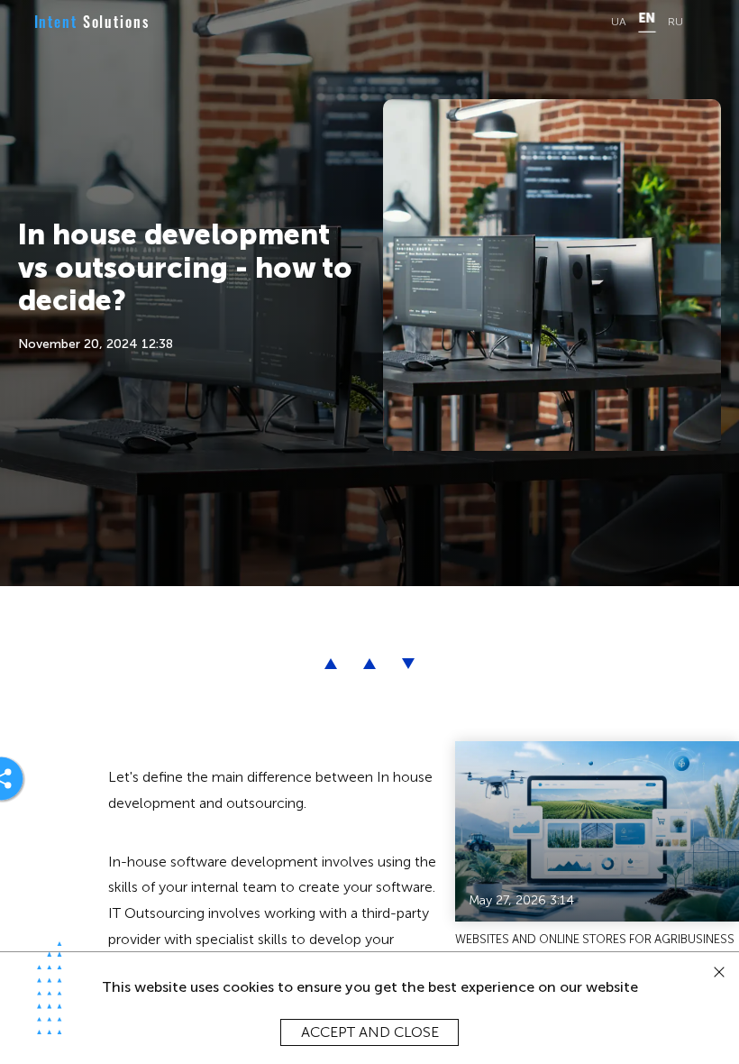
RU (675, 22)
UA (618, 22)
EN (646, 19)
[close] (719, 972)
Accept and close (370, 1032)
